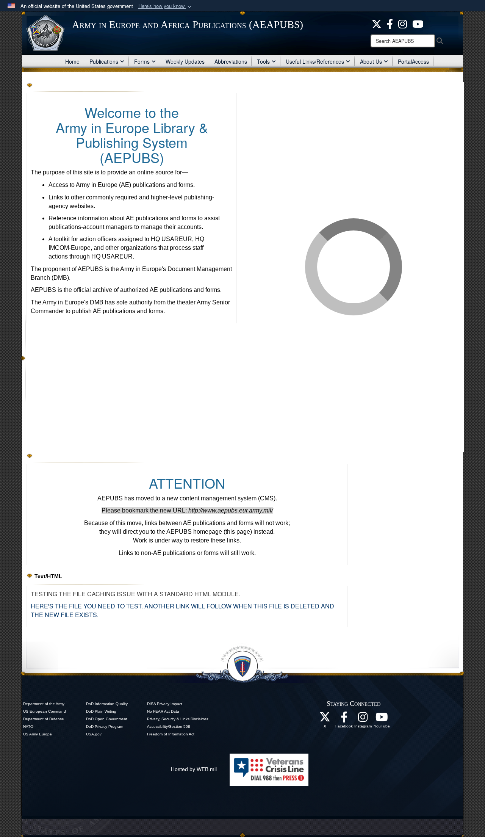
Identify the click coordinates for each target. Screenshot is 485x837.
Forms (142, 61)
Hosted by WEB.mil (194, 769)
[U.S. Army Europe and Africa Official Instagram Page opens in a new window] (402, 23)
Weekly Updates (185, 61)
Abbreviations (230, 61)
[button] (165, 6)
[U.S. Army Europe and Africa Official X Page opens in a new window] (377, 23)
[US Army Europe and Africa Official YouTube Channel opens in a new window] (417, 23)
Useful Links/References (315, 61)
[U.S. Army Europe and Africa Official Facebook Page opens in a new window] (390, 23)
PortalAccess (413, 61)
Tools (263, 61)
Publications (103, 61)
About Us (371, 61)
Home (72, 61)
